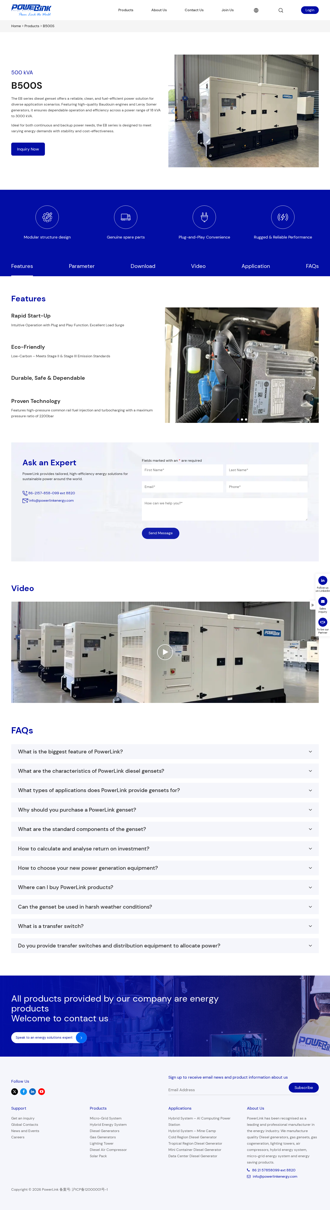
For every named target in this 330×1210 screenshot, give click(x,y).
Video (198, 266)
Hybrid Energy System (108, 1124)
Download (143, 266)
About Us (159, 10)
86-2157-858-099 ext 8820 (51, 493)
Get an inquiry (23, 1118)
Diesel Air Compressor (108, 1149)
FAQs (312, 266)
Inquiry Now (28, 149)
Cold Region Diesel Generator (192, 1137)
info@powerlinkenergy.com (51, 500)
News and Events (25, 1130)
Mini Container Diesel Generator (194, 1149)
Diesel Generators (104, 1130)
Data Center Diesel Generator (192, 1156)
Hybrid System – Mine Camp (192, 1130)
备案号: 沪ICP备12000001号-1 (83, 1189)
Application (256, 266)
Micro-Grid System (105, 1118)
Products (125, 10)
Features (22, 266)
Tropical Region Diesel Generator (195, 1143)
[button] (238, 419)
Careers (17, 1137)
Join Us (228, 10)
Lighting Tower (102, 1143)
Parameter (82, 266)
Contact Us (194, 10)
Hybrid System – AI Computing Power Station (199, 1121)
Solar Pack (98, 1156)
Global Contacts (24, 1124)
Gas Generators (103, 1137)
